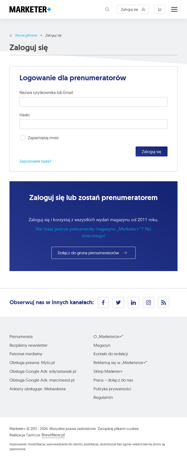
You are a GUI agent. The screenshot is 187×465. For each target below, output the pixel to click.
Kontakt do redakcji (111, 353)
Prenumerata (21, 336)
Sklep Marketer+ (108, 371)
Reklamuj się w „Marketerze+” (120, 362)
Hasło (24, 114)
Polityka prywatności (112, 388)
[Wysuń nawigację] (174, 9)
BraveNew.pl (53, 434)
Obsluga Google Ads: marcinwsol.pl (42, 380)
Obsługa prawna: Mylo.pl (32, 362)
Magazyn (102, 345)
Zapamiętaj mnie (43, 137)
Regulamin (103, 397)
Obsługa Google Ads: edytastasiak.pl (42, 371)
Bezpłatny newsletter (28, 345)
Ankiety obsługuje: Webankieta (37, 388)
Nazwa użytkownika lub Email (46, 92)
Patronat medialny (25, 353)
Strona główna (26, 35)
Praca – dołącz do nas (113, 380)
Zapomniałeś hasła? (35, 161)
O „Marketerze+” (108, 336)
